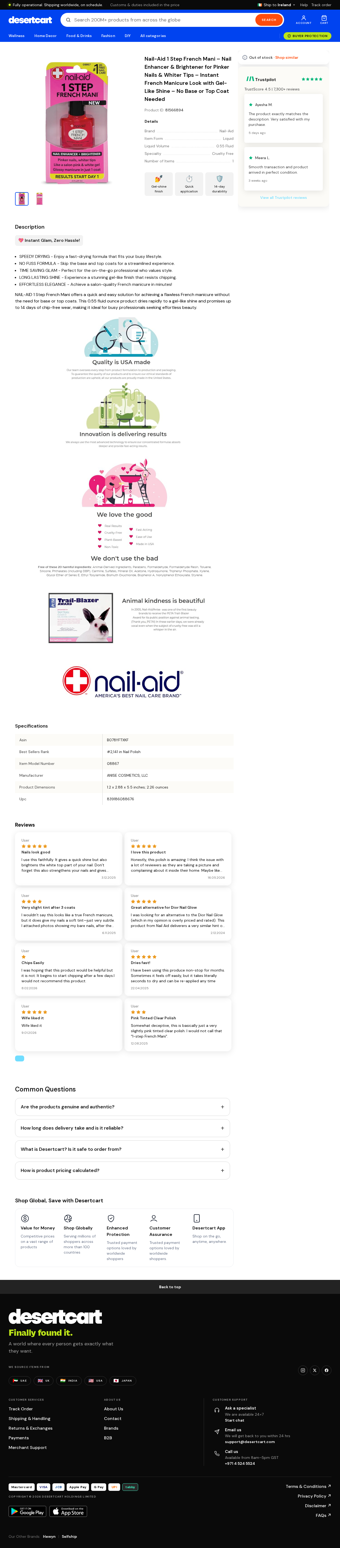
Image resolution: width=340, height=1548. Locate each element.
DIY (128, 36)
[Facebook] (326, 1370)
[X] (315, 1370)
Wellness (17, 36)
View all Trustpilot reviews (283, 197)
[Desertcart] (30, 19)
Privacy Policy (314, 1496)
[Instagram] (303, 1370)
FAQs (323, 1515)
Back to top (170, 1286)
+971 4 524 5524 (240, 1463)
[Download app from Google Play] (27, 1511)
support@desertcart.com (250, 1441)
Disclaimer (318, 1506)
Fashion (108, 36)
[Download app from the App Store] (68, 1511)
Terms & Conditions (308, 1486)
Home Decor (45, 36)
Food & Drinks (79, 36)
